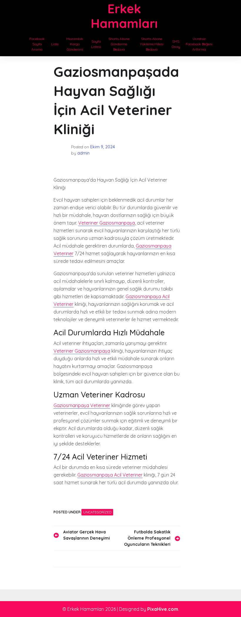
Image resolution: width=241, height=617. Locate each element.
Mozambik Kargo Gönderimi (74, 44)
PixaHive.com (162, 609)
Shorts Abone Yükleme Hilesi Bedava (151, 44)
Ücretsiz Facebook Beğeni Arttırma (199, 44)
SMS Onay (176, 44)
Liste (54, 44)
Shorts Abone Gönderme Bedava (119, 44)
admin (83, 153)
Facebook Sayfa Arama (37, 44)
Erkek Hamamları (124, 16)
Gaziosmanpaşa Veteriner (81, 405)
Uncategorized (97, 512)
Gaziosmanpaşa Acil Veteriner (110, 475)
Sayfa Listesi (96, 44)
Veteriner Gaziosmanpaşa (106, 223)
